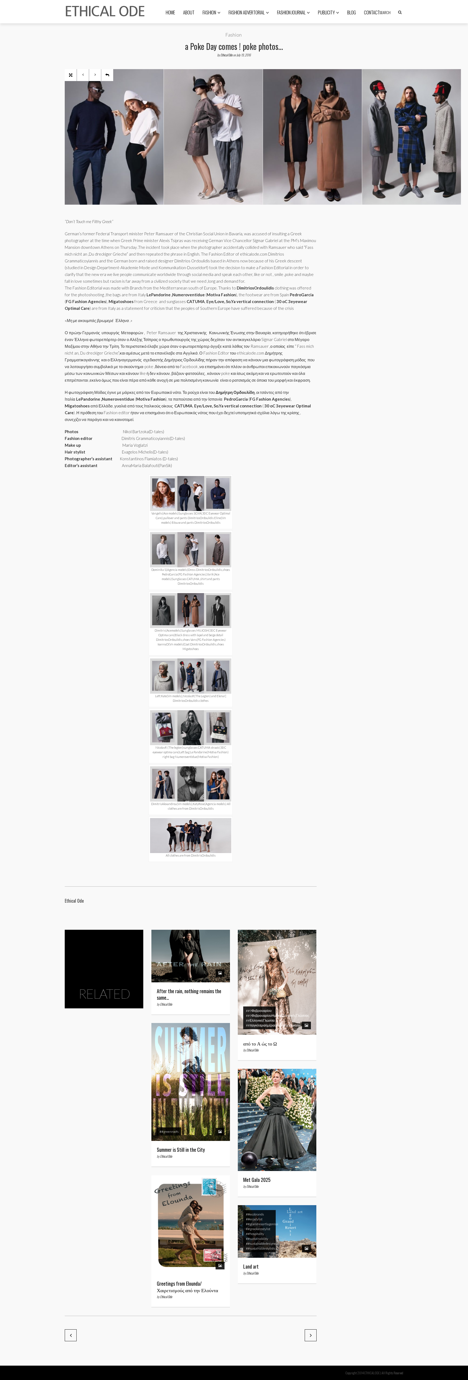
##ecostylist (254, 1219)
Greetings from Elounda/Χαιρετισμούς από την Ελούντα (187, 1287)
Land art (251, 1266)
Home (170, 12)
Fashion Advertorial (247, 12)
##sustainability (257, 1239)
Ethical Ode (226, 55)
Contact (372, 12)
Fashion (209, 12)
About (188, 12)
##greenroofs (169, 1132)
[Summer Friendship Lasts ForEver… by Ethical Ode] (71, 1335)
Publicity (326, 12)
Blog (351, 12)
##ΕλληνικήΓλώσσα (260, 1020)
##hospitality (255, 1234)
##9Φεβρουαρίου (259, 1011)
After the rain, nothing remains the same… (189, 994)
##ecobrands (255, 1214)
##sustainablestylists (260, 1248)
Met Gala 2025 (257, 1179)
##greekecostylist (258, 1229)
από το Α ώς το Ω (260, 1043)
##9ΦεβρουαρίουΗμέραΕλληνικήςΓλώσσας (277, 1016)
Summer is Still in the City (181, 1149)
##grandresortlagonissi (262, 1224)
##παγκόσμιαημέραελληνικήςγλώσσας (273, 1025)
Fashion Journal (291, 12)
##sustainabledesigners (262, 1243)
